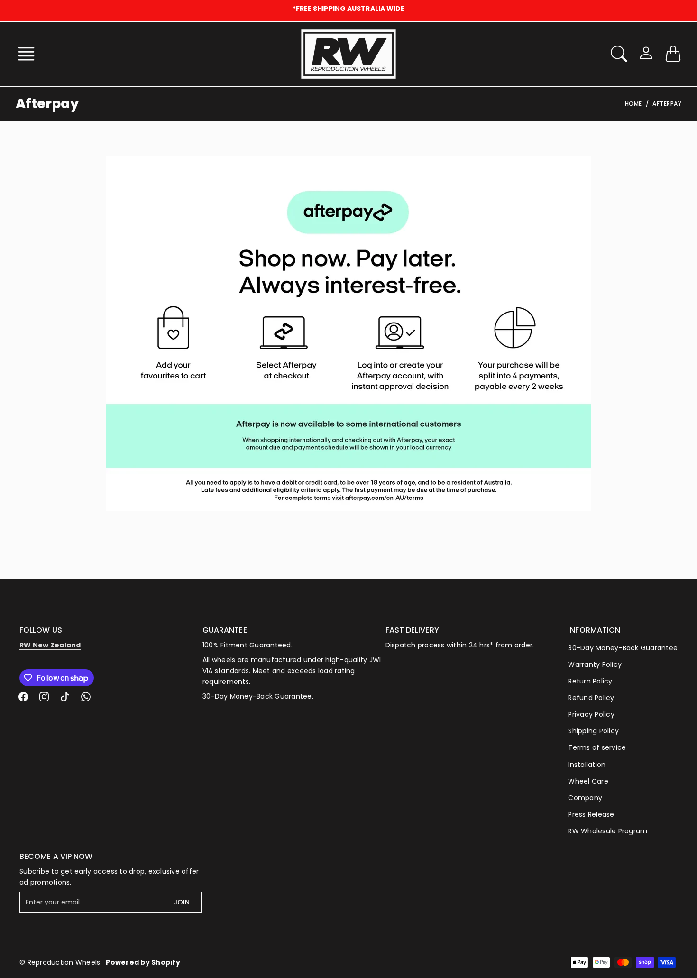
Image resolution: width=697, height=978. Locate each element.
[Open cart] (673, 54)
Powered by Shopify (143, 962)
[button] (29, 53)
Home (633, 104)
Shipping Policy (593, 731)
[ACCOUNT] (646, 53)
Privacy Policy (591, 714)
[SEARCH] (619, 54)
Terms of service (597, 747)
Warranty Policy (595, 664)
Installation (586, 764)
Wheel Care (588, 781)
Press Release (591, 814)
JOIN (182, 902)
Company (585, 798)
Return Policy (590, 681)
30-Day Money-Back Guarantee (623, 648)
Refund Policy (591, 697)
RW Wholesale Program (607, 831)
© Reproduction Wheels (59, 962)
